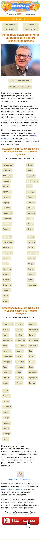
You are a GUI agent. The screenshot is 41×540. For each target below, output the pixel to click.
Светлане (7, 407)
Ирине (31, 362)
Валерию (7, 218)
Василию (7, 224)
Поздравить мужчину (20, 81)
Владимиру (8, 242)
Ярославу (32, 285)
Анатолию (7, 176)
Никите (30, 208)
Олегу (29, 218)
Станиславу (33, 253)
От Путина (31, 25)
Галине (6, 378)
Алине (5, 330)
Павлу (30, 224)
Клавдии (32, 372)
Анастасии (7, 340)
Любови (20, 335)
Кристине (33, 378)
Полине (6, 396)
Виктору (6, 229)
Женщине (30, 29)
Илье (29, 170)
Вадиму (6, 208)
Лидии (19, 330)
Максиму (31, 197)
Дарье (5, 383)
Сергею (31, 247)
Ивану (5, 301)
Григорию (7, 269)
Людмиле (21, 340)
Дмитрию (7, 285)
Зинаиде (32, 346)
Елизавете (33, 340)
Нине (19, 372)
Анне (5, 346)
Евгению (6, 290)
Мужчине (10, 29)
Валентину (7, 213)
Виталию (7, 237)
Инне (31, 356)
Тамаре (6, 417)
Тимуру (31, 263)
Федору (31, 269)
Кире (31, 367)
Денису (6, 280)
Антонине (7, 351)
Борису (6, 202)
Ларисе (20, 324)
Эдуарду (31, 274)
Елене (31, 335)
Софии (6, 412)
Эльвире (6, 434)
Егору (5, 296)
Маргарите (21, 346)
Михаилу (31, 202)
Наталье (20, 367)
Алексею (6, 170)
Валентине (7, 356)
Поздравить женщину (20, 87)
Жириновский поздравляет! (20, 479)
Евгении (32, 324)
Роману (31, 237)
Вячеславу (7, 247)
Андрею (6, 181)
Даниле (6, 274)
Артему (6, 197)
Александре (8, 324)
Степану (31, 258)
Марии (19, 356)
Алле (5, 335)
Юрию (30, 280)
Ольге (5, 391)
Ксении (32, 383)
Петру (29, 229)
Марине (20, 351)
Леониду (30, 192)
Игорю (30, 165)
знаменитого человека (10, 489)
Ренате (6, 401)
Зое (30, 351)
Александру (8, 165)
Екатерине (33, 330)
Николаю (31, 213)
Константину (32, 181)
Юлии (5, 439)
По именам (10, 25)
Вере (5, 367)
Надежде (20, 362)
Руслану (31, 242)
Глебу (5, 263)
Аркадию (6, 192)
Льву (29, 186)
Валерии (6, 362)
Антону (6, 186)
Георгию (6, 258)
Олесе (19, 383)
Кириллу (31, 176)
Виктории (7, 372)
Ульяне (6, 428)
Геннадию (7, 253)
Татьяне (6, 423)
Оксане (20, 378)
